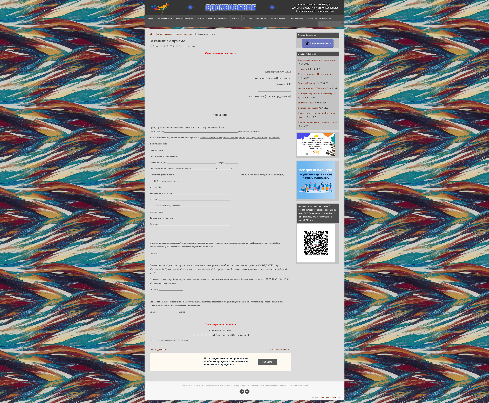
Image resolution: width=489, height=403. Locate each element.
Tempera (325, 397)
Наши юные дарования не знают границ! (318, 122)
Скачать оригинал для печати (220, 53)
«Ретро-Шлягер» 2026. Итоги (312, 88)
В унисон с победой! (308, 107)
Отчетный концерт (307, 83)
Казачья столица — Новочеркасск (314, 74)
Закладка (184, 340)
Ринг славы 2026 (306, 102)
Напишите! (267, 362)
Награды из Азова (278, 349)
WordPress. (336, 397)
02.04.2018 (169, 46)
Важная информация (185, 34)
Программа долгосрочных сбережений (316, 59)
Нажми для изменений (320, 43)
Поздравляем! (160, 349)
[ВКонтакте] (486, 169)
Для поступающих (164, 34)
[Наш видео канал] (486, 164)
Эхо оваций (303, 69)
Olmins (156, 46)
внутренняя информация (164, 340)
